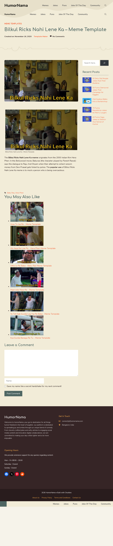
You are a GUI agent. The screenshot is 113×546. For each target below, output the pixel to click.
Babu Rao (11, 193)
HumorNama (16, 5)
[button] (105, 5)
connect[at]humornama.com (72, 421)
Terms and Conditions (62, 498)
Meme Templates (13, 23)
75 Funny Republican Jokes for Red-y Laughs (99, 110)
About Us (35, 498)
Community (95, 5)
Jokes (55, 5)
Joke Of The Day (78, 5)
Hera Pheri (19, 193)
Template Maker (41, 36)
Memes (45, 5)
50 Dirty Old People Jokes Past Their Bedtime (100, 81)
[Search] (104, 63)
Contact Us (77, 498)
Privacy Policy (47, 498)
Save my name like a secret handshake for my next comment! (34, 386)
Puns (64, 5)
